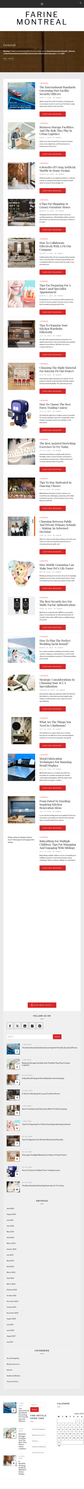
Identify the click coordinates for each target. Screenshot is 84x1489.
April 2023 (10, 1266)
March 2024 (11, 1243)
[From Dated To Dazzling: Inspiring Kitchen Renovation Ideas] (21, 809)
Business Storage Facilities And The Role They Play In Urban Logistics (56, 130)
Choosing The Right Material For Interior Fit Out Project (57, 369)
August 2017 (11, 1336)
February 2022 (12, 1290)
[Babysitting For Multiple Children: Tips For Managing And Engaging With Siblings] (21, 917)
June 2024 (10, 1226)
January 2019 (11, 1307)
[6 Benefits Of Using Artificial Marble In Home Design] (21, 175)
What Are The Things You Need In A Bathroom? (55, 723)
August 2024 (11, 1214)
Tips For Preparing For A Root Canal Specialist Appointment (55, 288)
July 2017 (10, 1342)
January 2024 (11, 1249)
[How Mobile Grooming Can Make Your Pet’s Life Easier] (21, 573)
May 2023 (10, 1261)
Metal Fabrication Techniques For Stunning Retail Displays (55, 762)
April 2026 (10, 1208)
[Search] (81, 3)
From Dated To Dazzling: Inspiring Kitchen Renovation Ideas (55, 804)
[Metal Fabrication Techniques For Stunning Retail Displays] (21, 767)
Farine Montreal (42, 18)
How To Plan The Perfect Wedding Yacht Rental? (54, 642)
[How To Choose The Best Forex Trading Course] (21, 414)
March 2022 (11, 1284)
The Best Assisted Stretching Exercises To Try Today (57, 445)
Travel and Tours (12, 1381)
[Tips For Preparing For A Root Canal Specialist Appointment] (21, 293)
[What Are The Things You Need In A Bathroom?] (21, 730)
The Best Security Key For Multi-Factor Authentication (57, 603)
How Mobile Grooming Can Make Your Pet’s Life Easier (56, 566)
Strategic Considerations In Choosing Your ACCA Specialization (57, 683)
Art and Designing (13, 1358)
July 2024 (10, 1220)
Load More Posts (42, 1005)
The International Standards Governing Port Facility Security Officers (57, 90)
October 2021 (11, 1295)
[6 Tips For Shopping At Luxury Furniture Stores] (21, 212)
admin (58, 97)
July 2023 (10, 1255)
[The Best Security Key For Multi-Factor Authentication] (21, 606)
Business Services (13, 1364)
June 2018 (10, 1330)
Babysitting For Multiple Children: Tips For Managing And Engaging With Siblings (57, 844)
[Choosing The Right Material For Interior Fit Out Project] (21, 376)
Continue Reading (52, 114)
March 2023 (11, 1272)
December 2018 (12, 1313)
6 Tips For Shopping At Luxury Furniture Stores (54, 205)
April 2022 (10, 1278)
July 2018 (10, 1324)
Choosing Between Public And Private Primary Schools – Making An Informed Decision (57, 526)
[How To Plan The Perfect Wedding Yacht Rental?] (21, 649)
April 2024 (10, 1237)
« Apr (59, 1446)
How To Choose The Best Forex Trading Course (55, 405)
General (45, 83)
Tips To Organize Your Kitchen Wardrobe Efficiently (53, 328)
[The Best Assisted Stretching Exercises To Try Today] (21, 451)
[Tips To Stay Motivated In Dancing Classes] (21, 488)
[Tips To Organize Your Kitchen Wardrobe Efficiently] (21, 333)
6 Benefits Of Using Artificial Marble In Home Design (57, 168)
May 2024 (10, 1232)
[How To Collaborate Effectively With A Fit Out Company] (21, 253)
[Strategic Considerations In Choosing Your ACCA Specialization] (21, 683)
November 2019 (12, 1301)
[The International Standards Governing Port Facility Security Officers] (21, 95)
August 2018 (11, 1319)
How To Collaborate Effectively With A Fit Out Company (55, 246)
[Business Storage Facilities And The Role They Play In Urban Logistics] (21, 135)
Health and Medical (13, 1376)
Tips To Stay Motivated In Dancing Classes (55, 484)
